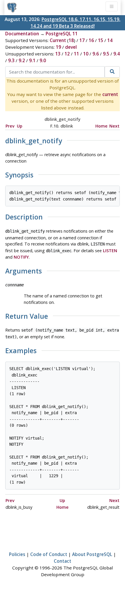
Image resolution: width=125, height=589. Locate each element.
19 (58, 47)
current (110, 94)
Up (19, 126)
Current (58, 40)
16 (91, 40)
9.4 (116, 54)
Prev (10, 126)
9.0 (43, 60)
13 (57, 54)
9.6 (95, 54)
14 (109, 40)
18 (71, 40)
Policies (17, 554)
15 (100, 40)
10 (85, 54)
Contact (62, 561)
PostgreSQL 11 (62, 33)
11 (76, 54)
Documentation (22, 33)
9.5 (106, 54)
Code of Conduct (48, 554)
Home (101, 126)
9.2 (22, 60)
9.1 (32, 60)
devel (71, 47)
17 (82, 40)
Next (114, 126)
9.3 (11, 60)
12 (67, 54)
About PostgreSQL (92, 554)
